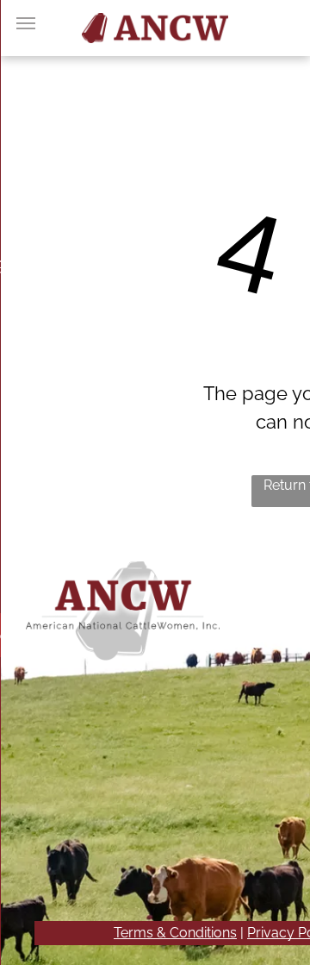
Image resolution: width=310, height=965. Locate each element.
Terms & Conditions (175, 932)
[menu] (26, 23)
